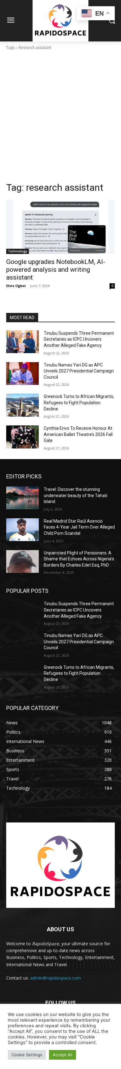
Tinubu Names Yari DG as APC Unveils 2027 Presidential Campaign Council (79, 371)
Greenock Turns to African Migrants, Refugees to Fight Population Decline (79, 402)
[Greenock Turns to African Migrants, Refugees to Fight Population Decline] (22, 405)
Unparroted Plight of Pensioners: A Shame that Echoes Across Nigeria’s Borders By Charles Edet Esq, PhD (79, 559)
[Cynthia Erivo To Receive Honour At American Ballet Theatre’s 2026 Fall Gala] (22, 436)
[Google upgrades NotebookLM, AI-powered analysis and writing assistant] (60, 226)
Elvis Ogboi (16, 285)
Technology (17, 251)
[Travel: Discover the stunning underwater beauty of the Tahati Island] (22, 498)
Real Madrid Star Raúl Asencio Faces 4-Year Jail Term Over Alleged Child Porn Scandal (79, 527)
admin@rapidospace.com (55, 978)
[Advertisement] (60, 118)
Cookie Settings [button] (26, 1054)
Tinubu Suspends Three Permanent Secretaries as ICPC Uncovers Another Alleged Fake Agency (79, 339)
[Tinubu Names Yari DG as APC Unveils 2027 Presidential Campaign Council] (22, 373)
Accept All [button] (62, 1054)
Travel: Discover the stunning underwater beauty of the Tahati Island (75, 495)
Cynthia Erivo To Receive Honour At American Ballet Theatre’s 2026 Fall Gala (78, 434)
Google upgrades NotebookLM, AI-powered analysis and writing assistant (55, 269)
